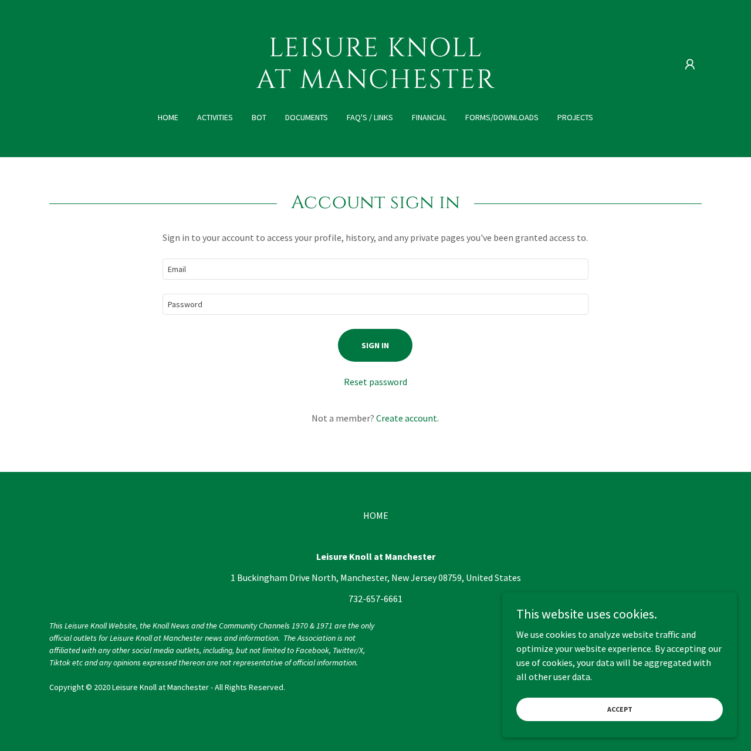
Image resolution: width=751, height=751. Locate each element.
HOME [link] (168, 117)
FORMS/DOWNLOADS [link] (502, 117)
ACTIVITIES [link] (215, 117)
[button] (690, 64)
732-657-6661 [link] (375, 598)
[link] (375, 84)
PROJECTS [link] (575, 117)
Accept (619, 709)
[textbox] (375, 269)
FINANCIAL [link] (429, 117)
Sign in (375, 345)
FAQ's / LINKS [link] (370, 117)
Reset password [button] (375, 382)
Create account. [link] (407, 418)
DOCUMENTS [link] (306, 117)
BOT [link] (259, 117)
